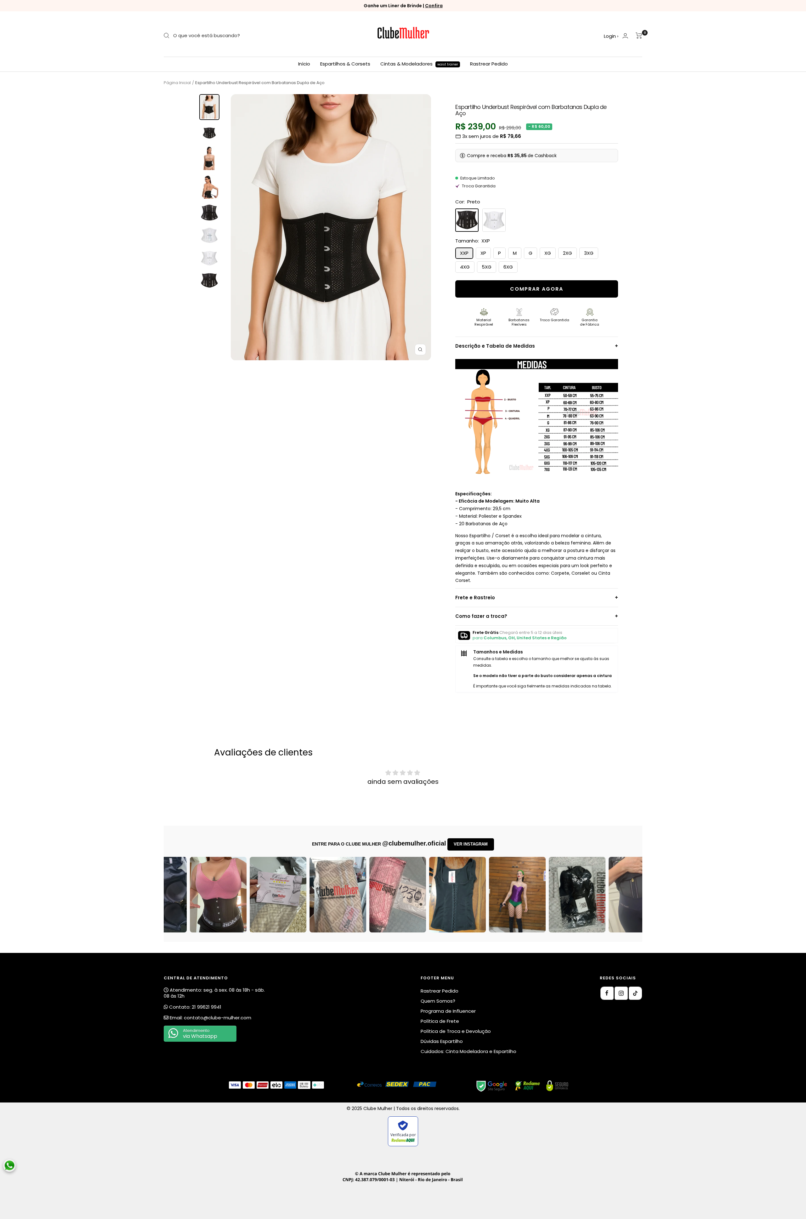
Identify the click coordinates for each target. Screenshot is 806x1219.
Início (304, 63)
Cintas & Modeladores (419, 63)
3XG (588, 253)
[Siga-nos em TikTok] (635, 993)
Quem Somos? (438, 1001)
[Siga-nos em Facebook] (607, 993)
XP (483, 253)
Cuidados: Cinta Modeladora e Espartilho (468, 1051)
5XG (486, 267)
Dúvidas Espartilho (442, 1041)
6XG (508, 267)
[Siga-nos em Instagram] (621, 993)
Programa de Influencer (448, 1011)
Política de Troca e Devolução (456, 1031)
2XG (567, 253)
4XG (465, 267)
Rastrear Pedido (489, 63)
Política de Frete (440, 1021)
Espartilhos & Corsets (345, 63)
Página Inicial (177, 83)
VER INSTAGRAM (471, 844)
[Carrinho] (639, 35)
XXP (464, 253)
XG (547, 253)
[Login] (625, 35)
